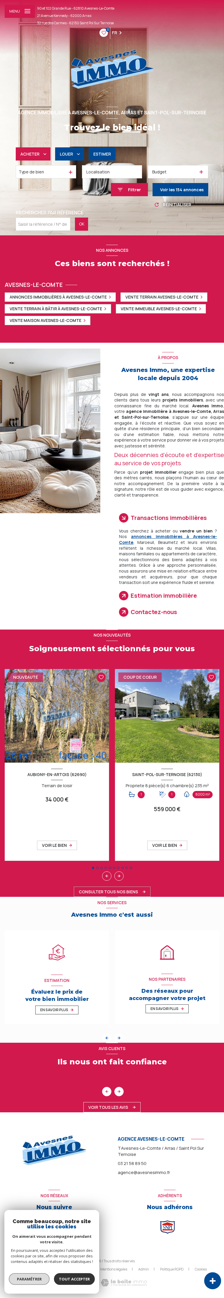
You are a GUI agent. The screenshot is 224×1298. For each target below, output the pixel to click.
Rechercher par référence (49, 212)
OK (81, 224)
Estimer (102, 154)
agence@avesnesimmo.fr (144, 1172)
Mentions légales (113, 1269)
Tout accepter (74, 1279)
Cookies (201, 1269)
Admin (143, 1269)
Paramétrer (29, 1279)
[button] (119, 876)
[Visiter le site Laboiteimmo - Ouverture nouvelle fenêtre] (124, 1282)
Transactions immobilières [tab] (169, 518)
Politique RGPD (172, 1269)
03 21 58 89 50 (132, 1163)
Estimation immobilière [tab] (164, 595)
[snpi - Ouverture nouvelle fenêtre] (167, 1227)
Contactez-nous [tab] (154, 612)
